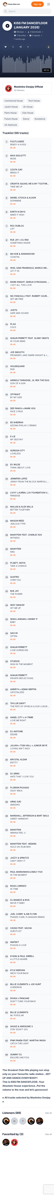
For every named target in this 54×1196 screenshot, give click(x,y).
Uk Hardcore (10, 125)
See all (48, 1113)
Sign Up (37, 4)
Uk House (28, 106)
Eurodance (40, 119)
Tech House (34, 100)
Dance (26, 119)
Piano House (10, 112)
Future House (11, 119)
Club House (27, 112)
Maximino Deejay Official (28, 86)
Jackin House (11, 106)
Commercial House (13, 100)
